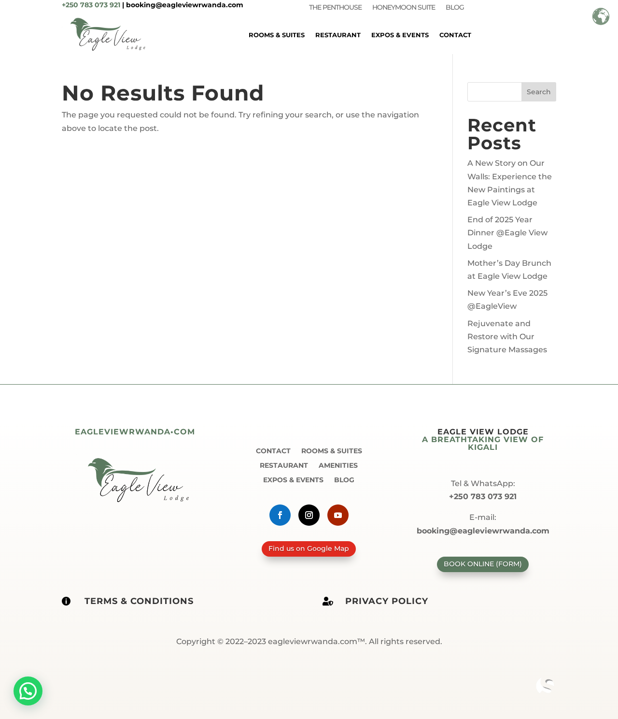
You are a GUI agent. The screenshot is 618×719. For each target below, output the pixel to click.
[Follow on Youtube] (338, 515)
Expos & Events (400, 35)
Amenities (338, 465)
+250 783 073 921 (91, 4)
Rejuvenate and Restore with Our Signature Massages (507, 336)
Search (539, 91)
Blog (455, 8)
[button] (28, 690)
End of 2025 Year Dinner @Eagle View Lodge (507, 232)
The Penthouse (335, 8)
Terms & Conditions (139, 601)
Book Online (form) (483, 564)
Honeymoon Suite (403, 8)
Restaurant (338, 35)
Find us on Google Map (308, 548)
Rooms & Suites (277, 35)
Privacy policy (386, 601)
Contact (455, 35)
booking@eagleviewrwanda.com (184, 4)
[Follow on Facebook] (280, 515)
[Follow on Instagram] (309, 515)
